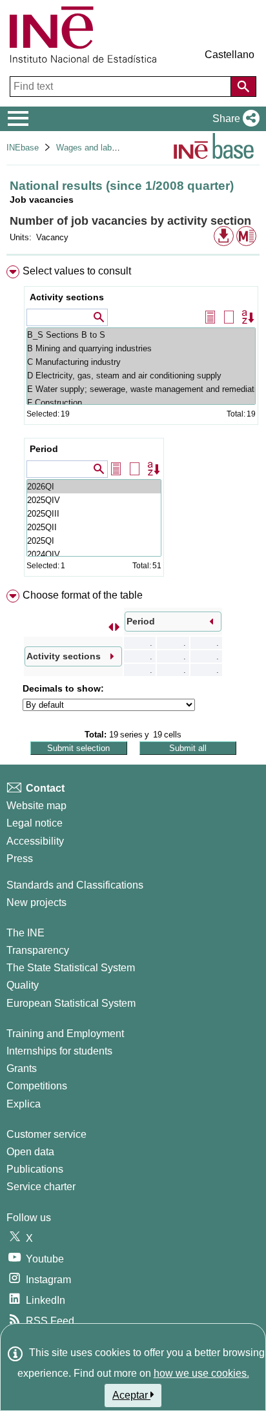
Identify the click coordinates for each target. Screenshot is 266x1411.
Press (19, 858)
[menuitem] (133, 423)
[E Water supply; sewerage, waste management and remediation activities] (141, 389)
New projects (36, 902)
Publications (34, 1169)
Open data (30, 1151)
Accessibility (35, 841)
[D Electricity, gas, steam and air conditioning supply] (141, 375)
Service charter (41, 1186)
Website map (36, 805)
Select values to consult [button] (77, 270)
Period (44, 449)
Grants (21, 1068)
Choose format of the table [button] (83, 595)
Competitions (36, 1085)
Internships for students (59, 1050)
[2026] (94, 486)
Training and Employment (65, 1033)
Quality (22, 985)
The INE (25, 932)
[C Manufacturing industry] (141, 362)
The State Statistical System (70, 967)
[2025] (94, 500)
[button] (233, 118)
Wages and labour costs (101, 147)
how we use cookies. (201, 1373)
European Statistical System (71, 1003)
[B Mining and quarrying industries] (141, 348)
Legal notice (34, 823)
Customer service (46, 1134)
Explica (23, 1103)
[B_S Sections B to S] (141, 335)
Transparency (37, 950)
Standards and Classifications (74, 885)
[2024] (94, 554)
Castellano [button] (229, 54)
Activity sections (67, 297)
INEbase (22, 147)
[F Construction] (141, 402)
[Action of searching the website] (243, 86)
